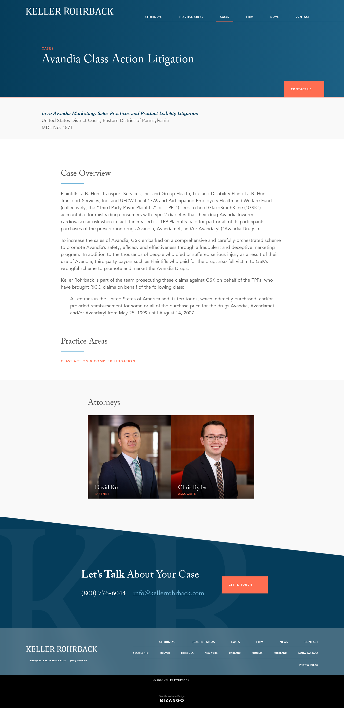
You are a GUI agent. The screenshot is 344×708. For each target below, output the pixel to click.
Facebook (91, 660)
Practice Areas (191, 16)
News (274, 16)
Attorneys (153, 16)
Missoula (187, 652)
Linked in (94, 660)
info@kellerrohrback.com (168, 594)
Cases (224, 16)
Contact (303, 16)
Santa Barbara (308, 652)
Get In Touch (240, 585)
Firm (249, 16)
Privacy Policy (308, 664)
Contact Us (301, 89)
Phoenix (257, 652)
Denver (165, 652)
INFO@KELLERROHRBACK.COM (47, 660)
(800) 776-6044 (78, 660)
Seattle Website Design (172, 696)
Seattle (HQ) (141, 652)
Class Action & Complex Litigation (98, 361)
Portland (280, 652)
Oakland (235, 652)
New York (211, 652)
